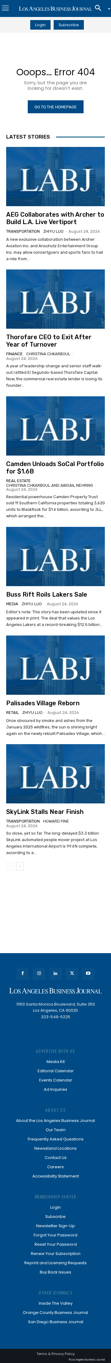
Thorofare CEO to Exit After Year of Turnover (49, 340)
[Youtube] (88, 974)
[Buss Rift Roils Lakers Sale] (55, 556)
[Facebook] (23, 974)
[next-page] (20, 866)
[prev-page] (10, 866)
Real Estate (18, 481)
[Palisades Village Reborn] (55, 665)
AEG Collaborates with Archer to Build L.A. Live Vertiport (55, 218)
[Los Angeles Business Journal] (55, 8)
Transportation (23, 231)
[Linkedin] (55, 974)
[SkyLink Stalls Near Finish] (55, 773)
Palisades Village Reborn (43, 703)
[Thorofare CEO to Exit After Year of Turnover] (55, 299)
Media (12, 604)
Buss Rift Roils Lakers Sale (46, 594)
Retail (12, 713)
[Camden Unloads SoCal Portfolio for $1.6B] (55, 426)
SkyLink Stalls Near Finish (45, 811)
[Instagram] (39, 974)
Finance (14, 354)
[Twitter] (72, 974)
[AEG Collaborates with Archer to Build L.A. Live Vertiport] (55, 176)
